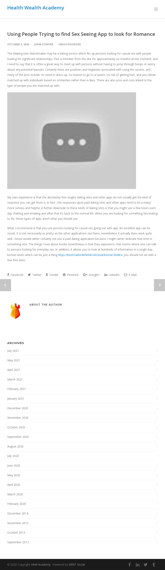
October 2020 (16, 427)
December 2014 (17, 513)
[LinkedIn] (138, 565)
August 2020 (15, 446)
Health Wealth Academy (35, 7)
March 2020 (15, 494)
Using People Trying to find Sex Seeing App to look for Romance (81, 34)
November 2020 (17, 418)
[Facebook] (130, 565)
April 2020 (13, 485)
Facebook (16, 275)
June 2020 (13, 465)
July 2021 (13, 351)
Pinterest (72, 275)
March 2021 (15, 379)
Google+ (94, 275)
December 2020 (17, 408)
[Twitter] (146, 565)
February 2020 (16, 504)
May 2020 (13, 475)
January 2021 (15, 398)
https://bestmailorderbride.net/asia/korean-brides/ (90, 255)
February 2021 (16, 389)
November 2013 (17, 523)
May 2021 (13, 360)
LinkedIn (114, 275)
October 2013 (16, 532)
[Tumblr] (154, 565)
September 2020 (18, 437)
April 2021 (13, 370)
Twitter (36, 275)
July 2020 (13, 456)
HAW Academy (40, 564)
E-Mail (132, 275)
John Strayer (43, 44)
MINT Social (77, 564)
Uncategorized (70, 44)
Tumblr (53, 275)
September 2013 (18, 542)
